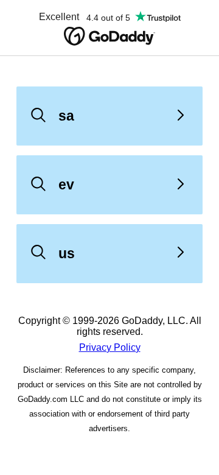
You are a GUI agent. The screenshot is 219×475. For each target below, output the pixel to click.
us (66, 253)
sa (66, 116)
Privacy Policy (110, 347)
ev (66, 184)
